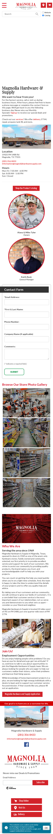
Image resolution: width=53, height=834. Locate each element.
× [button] (50, 823)
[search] (18, 14)
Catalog (47, 15)
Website (47, 12)
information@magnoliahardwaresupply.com (21, 163)
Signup (14, 112)
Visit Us (43, 5)
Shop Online (49, 5)
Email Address (9, 777)
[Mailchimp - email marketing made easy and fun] (11, 789)
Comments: (10, 346)
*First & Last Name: (13, 309)
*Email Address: (12, 297)
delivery (36, 119)
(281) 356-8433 (9, 161)
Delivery (21, 814)
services (19, 119)
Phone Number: (11, 322)
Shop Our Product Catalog (26, 188)
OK (46, 827)
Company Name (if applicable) (18, 334)
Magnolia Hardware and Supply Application (22, 694)
